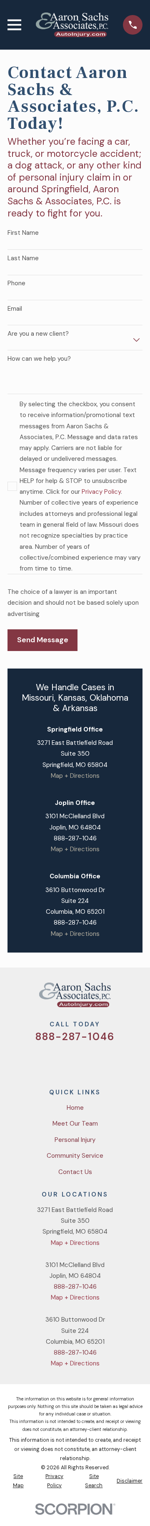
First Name (23, 232)
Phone (16, 283)
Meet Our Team (75, 1123)
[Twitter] (45, 1060)
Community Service (75, 1155)
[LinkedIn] (104, 1060)
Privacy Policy (101, 492)
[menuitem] (18, 1481)
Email (15, 308)
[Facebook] (65, 1060)
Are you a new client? (38, 333)
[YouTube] (84, 1060)
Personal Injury (75, 1140)
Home (75, 1108)
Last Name (23, 258)
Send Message (42, 640)
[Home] (72, 24)
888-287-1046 (75, 838)
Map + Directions (75, 776)
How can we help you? (39, 358)
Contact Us (75, 1172)
